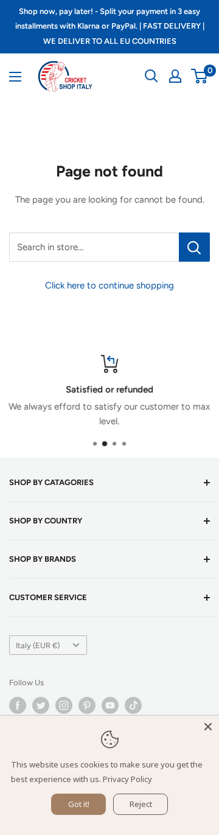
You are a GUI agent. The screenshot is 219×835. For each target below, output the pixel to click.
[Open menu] (15, 77)
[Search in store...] (194, 247)
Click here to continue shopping (109, 285)
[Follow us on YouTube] (110, 705)
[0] (199, 76)
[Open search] (151, 76)
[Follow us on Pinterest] (87, 705)
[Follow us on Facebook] (17, 705)
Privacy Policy (127, 779)
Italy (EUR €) (38, 645)
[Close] (208, 727)
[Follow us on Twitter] (40, 705)
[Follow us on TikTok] (133, 705)
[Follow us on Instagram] (63, 705)
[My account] (175, 76)
